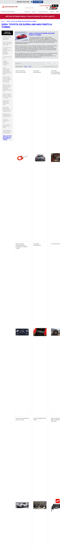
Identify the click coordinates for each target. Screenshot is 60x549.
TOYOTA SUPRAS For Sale (6, 121)
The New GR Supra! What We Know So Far (22, 419)
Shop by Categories (7, 11)
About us (27, 11)
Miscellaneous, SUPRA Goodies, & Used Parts (7, 115)
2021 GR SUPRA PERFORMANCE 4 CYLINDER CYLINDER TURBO (21, 246)
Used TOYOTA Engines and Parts (6, 126)
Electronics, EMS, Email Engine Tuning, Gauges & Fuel (7, 109)
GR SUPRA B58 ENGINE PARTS (39, 419)
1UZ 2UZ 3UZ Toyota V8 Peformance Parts (6, 102)
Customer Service (43, 11)
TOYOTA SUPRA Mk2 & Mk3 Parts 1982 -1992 (7, 44)
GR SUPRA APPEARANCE (37, 71)
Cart (56, 5)
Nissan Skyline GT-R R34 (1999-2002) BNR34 (7, 132)
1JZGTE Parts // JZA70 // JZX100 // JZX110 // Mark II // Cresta (7, 95)
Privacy (34, 11)
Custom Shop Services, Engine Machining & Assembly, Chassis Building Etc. (7, 88)
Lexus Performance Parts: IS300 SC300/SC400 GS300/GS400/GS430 (7, 71)
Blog (57, 11)
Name (25, 66)
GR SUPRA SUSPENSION (37, 244)
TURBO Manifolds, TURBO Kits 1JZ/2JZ (6, 63)
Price (30, 66)
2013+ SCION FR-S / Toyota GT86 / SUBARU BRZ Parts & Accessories (7, 79)
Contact (52, 11)
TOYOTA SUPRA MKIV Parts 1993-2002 (7, 38)
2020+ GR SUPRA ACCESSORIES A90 (21, 71)
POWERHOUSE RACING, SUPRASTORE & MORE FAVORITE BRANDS (7, 51)
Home (3, 21)
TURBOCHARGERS (7, 57)
